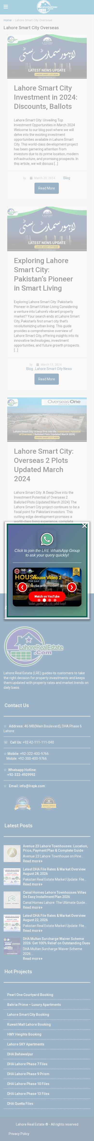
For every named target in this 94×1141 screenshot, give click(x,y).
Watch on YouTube (47, 596)
